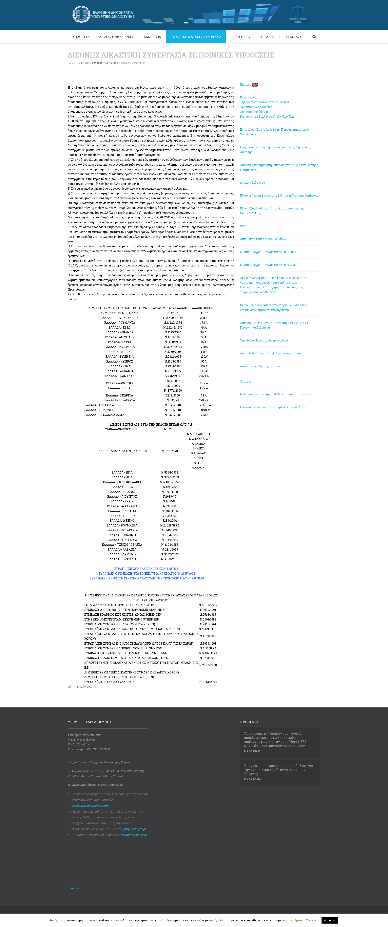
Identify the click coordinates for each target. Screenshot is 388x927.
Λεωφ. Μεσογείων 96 (82, 740)
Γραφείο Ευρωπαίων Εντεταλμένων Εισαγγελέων (273, 407)
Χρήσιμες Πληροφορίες (256, 107)
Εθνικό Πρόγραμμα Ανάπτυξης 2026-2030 (268, 265)
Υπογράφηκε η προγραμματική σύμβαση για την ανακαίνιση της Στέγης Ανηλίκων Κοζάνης (278, 770)
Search (314, 37)
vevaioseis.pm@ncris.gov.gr (90, 806)
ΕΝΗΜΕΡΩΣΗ (293, 37)
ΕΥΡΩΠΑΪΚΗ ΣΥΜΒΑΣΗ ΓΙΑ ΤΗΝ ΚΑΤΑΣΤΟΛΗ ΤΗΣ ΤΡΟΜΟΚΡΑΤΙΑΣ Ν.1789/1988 (147, 578)
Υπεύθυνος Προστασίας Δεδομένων (264, 340)
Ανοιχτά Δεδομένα (252, 182)
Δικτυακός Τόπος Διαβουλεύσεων (263, 239)
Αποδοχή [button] (329, 920)
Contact (245, 381)
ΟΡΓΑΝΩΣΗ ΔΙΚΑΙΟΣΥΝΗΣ (116, 37)
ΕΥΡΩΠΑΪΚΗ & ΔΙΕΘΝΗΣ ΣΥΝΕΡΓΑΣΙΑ (196, 37)
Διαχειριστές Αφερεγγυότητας (260, 366)
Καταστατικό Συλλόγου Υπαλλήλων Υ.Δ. (267, 116)
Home (71, 63)
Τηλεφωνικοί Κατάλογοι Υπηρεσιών (264, 102)
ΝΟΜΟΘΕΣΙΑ (152, 37)
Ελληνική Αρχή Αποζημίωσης (298, 195)
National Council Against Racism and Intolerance (275, 394)
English (245, 84)
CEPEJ (244, 226)
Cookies (73, 888)
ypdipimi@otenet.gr (133, 835)
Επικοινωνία (248, 97)
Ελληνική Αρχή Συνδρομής (258, 195)
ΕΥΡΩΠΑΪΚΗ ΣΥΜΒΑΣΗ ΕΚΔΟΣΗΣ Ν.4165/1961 (146, 569)
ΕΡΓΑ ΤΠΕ (268, 37)
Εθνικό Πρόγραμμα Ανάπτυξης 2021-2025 (268, 252)
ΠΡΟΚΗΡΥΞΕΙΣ (241, 37)
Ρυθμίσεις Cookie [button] (303, 920)
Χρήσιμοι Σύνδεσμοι (254, 112)
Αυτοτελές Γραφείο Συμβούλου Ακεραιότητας (271, 353)
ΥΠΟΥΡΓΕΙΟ (81, 37)
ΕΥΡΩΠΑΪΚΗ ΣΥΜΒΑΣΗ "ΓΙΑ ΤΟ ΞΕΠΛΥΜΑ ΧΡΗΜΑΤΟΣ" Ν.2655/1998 (147, 573)
